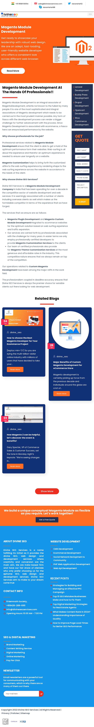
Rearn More (15, 369)
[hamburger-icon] (90, 14)
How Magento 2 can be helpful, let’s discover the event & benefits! (23, 437)
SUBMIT (82, 201)
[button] (13, 71)
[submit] (41, 694)
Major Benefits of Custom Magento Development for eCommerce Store (67, 365)
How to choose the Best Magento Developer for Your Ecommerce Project (22, 340)
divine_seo (15, 332)
